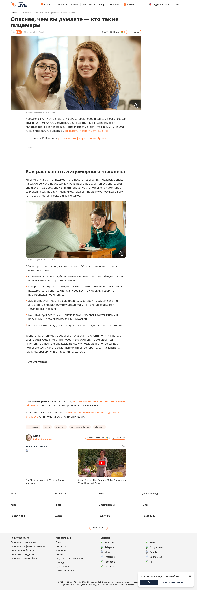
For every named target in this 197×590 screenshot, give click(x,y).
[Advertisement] (74, 156)
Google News (156, 547)
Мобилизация (106, 504)
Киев (13, 504)
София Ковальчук (42, 439)
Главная (14, 12)
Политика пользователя (23, 542)
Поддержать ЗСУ (161, 4)
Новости (62, 4)
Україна (48, 4)
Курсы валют (62, 566)
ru (177, 4)
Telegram (109, 547)
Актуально (61, 493)
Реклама (60, 554)
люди (47, 427)
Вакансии (61, 546)
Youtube (109, 542)
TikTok (153, 542)
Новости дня (18, 515)
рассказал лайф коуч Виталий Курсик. (82, 138)
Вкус (101, 493)
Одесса (58, 515)
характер (60, 427)
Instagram (110, 556)
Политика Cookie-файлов (24, 558)
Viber (107, 552)
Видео (130, 4)
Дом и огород (150, 493)
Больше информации (173, 582)
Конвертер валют (65, 570)
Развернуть (98, 527)
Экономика (89, 4)
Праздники (148, 515)
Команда (60, 562)
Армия (74, 4)
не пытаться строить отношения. (86, 131)
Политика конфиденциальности (28, 546)
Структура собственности (69, 558)
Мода (145, 504)
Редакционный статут (22, 550)
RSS (152, 561)
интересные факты (80, 427)
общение (99, 427)
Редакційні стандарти (22, 554)
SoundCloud (156, 556)
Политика (104, 515)
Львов (58, 504)
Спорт (102, 4)
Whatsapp (110, 566)
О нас (59, 542)
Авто (13, 493)
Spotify (153, 552)
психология (33, 427)
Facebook (110, 561)
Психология (26, 12)
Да (149, 582)
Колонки (114, 4)
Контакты (61, 550)
